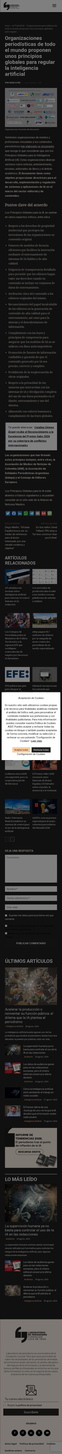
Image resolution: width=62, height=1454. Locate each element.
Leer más (36, 740)
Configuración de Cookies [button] (31, 754)
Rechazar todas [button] (41, 750)
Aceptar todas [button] (21, 750)
